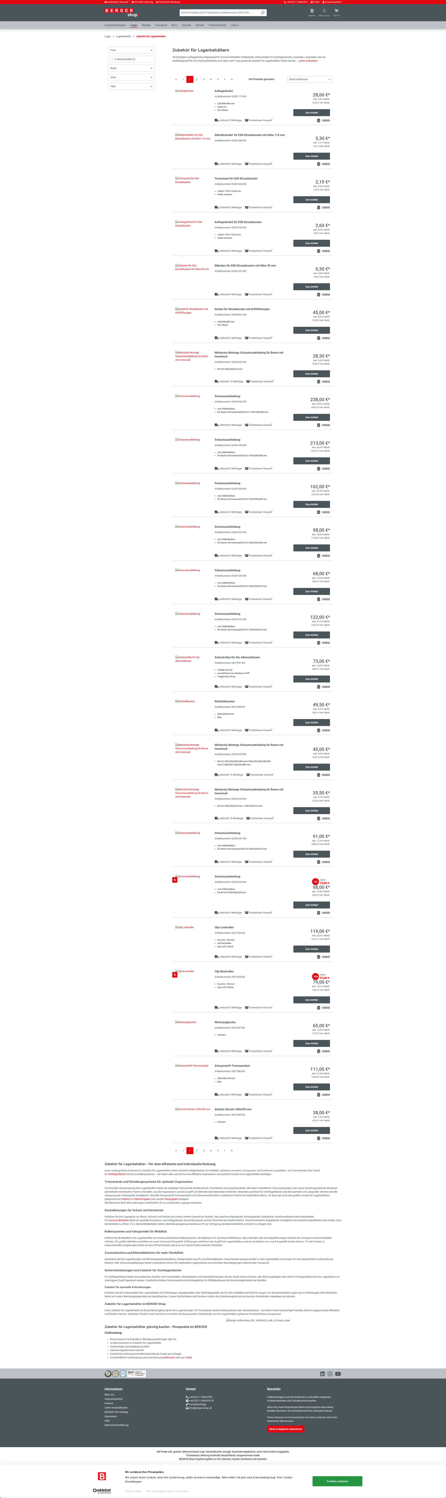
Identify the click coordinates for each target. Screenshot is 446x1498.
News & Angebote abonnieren (285, 1429)
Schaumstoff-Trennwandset (232, 1065)
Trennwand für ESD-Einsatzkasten (236, 178)
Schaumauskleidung (227, 396)
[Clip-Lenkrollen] (193, 941)
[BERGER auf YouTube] (337, 1374)
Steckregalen (171, 1199)
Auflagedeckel (224, 91)
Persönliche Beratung (169, 2)
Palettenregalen (142, 1199)
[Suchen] (263, 12)
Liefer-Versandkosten (116, 1407)
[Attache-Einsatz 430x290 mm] (193, 1122)
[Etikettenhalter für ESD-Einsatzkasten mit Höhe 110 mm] (193, 148)
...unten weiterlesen (307, 60)
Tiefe (113, 86)
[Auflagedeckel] (193, 104)
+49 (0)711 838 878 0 (297, 2)
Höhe (113, 77)
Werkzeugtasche (225, 1022)
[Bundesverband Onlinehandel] (136, 1373)
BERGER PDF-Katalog (116, 1412)
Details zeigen (133, 1491)
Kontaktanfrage (197, 1404)
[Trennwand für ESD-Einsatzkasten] (193, 192)
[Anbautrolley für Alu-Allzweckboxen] (193, 671)
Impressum (111, 1416)
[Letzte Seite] (231, 79)
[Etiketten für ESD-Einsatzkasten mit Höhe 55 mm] (193, 279)
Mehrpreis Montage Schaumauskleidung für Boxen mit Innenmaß (249, 354)
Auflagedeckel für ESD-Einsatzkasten (238, 222)
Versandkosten (214, 1451)
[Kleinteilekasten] (193, 715)
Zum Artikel (311, 112)
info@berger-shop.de (200, 1408)
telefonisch (169, 1357)
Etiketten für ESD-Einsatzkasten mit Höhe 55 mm (245, 265)
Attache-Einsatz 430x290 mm (233, 1109)
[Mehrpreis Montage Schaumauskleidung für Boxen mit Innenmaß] (193, 366)
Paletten (126, 1199)
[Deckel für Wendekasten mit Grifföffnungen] (193, 322)
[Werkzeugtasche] (193, 1035)
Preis (113, 50)
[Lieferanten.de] (115, 1373)
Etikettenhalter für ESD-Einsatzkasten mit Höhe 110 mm (250, 135)
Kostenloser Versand (118, 2)
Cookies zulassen (337, 1481)
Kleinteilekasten (225, 701)
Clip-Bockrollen (224, 971)
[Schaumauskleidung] (193, 409)
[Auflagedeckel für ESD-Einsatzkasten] (193, 235)
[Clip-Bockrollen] (193, 985)
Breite (113, 68)
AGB (107, 1420)
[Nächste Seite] (224, 79)
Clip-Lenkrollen (224, 927)
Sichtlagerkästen (117, 1174)
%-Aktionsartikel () (124, 59)
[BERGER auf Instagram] (329, 1374)
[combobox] (219, 12)
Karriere (109, 1403)
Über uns (109, 1394)
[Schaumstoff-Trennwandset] (193, 1079)
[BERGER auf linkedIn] (322, 1374)
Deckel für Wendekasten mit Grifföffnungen (242, 309)
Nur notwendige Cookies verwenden (167, 1491)
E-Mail (316, 2)
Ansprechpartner (333, 2)
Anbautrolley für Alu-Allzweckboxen (237, 657)
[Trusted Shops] (108, 1373)
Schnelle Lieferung (143, 2)
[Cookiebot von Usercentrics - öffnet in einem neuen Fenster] (102, 1491)
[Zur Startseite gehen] (122, 12)
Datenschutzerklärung (117, 1425)
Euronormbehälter (119, 1220)
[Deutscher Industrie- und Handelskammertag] (123, 1373)
